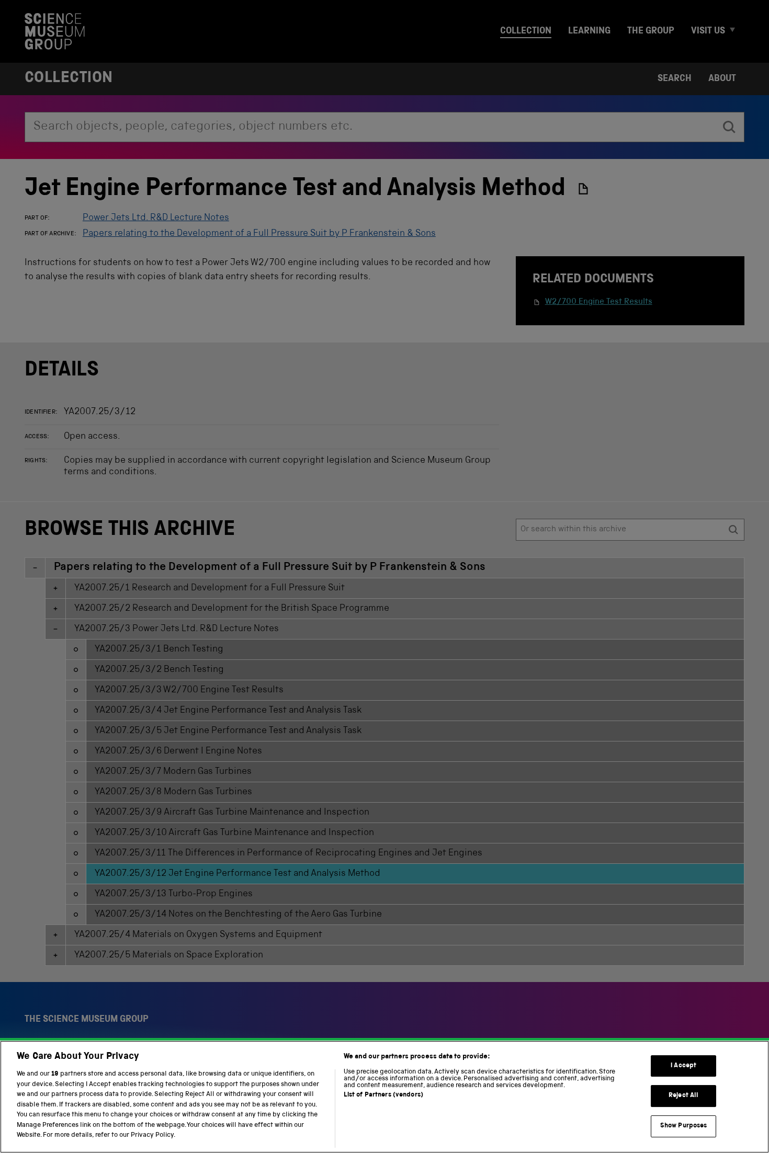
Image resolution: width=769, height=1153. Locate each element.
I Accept (683, 1066)
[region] (384, 1097)
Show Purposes (683, 1126)
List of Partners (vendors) (383, 1095)
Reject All (683, 1095)
